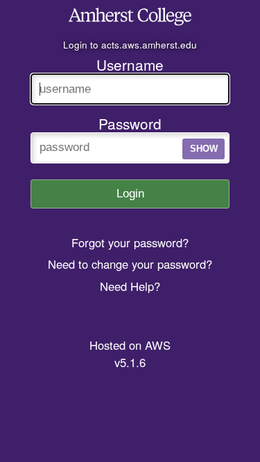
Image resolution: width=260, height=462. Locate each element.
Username (130, 64)
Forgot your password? (130, 242)
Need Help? (130, 286)
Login (130, 193)
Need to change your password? (130, 264)
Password (130, 123)
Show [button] (204, 148)
